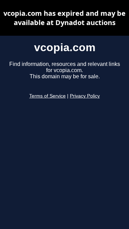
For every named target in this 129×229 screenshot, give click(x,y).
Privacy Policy (85, 96)
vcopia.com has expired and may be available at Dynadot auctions (64, 18)
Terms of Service (47, 96)
